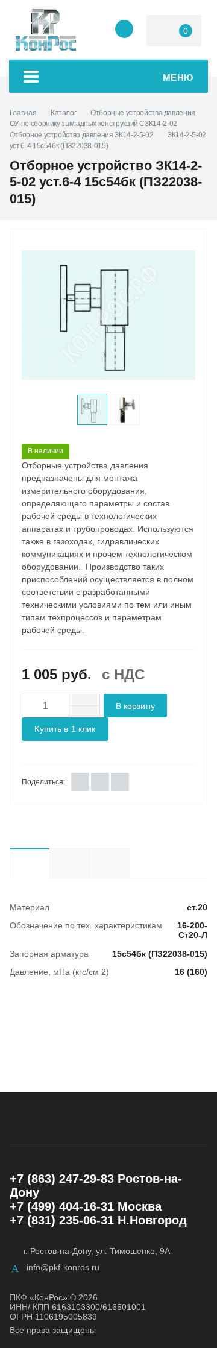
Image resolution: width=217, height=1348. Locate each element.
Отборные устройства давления (142, 113)
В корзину (135, 706)
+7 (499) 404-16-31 (62, 1206)
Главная (23, 113)
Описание (69, 863)
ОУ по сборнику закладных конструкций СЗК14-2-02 (93, 123)
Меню (178, 77)
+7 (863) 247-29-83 (62, 1178)
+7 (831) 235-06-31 (62, 1220)
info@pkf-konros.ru (63, 1267)
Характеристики (29, 863)
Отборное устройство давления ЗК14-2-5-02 (82, 135)
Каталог (63, 113)
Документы (129, 863)
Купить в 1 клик (64, 729)
